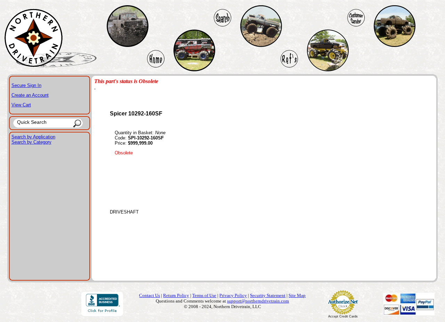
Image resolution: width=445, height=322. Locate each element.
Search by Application (33, 136)
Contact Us (149, 295)
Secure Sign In (26, 85)
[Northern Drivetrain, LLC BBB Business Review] (102, 314)
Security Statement (267, 295)
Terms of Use (204, 295)
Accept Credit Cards (343, 316)
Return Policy (176, 295)
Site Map (297, 295)
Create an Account (30, 95)
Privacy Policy (233, 295)
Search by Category (31, 142)
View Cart (21, 104)
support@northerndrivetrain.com (258, 301)
